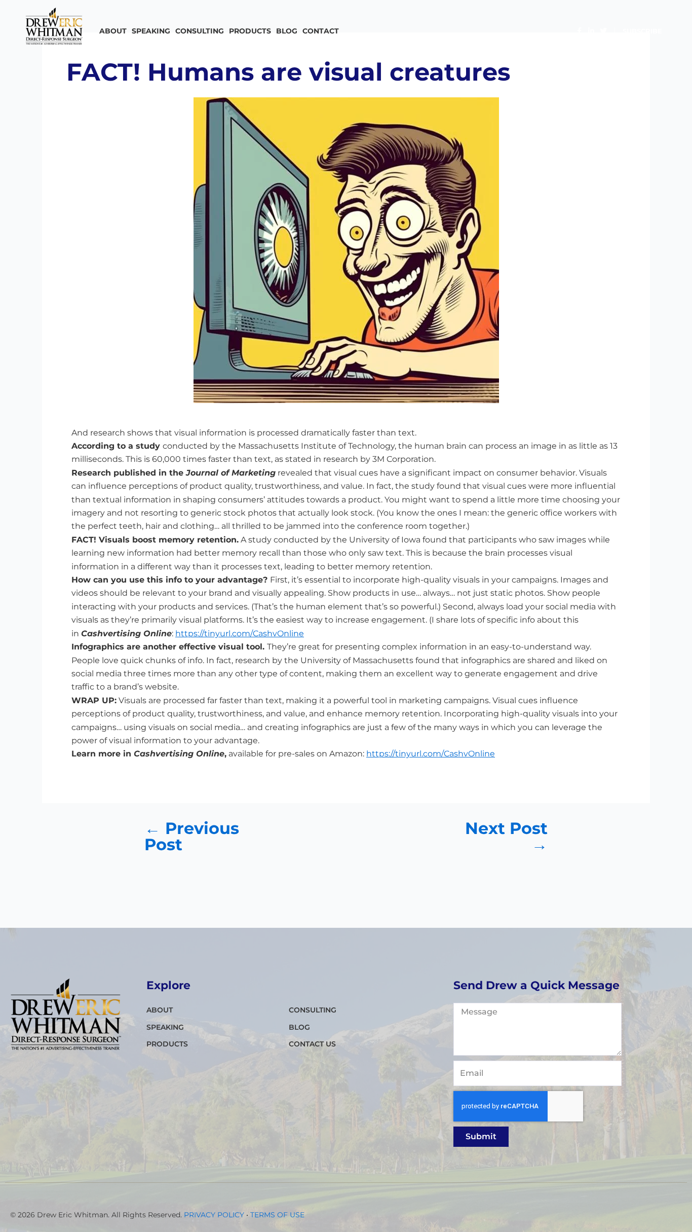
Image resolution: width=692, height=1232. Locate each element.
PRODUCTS (250, 31)
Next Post (506, 836)
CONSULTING (199, 31)
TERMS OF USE (277, 1214)
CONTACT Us (312, 1043)
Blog (286, 31)
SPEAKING (151, 31)
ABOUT (113, 31)
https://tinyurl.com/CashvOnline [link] (239, 633)
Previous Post (191, 836)
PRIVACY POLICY (214, 1214)
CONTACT (320, 31)
